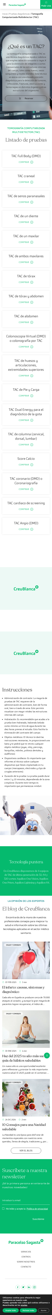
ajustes (24, 1305)
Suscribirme (38, 1219)
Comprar (24, 162)
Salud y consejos (13, 945)
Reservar (29, 98)
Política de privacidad (37, 1209)
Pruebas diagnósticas (19, 13)
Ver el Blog (26, 1150)
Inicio (4, 13)
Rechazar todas (28, 1310)
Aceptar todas (10, 1310)
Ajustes (43, 1310)
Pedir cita (46, 5)
